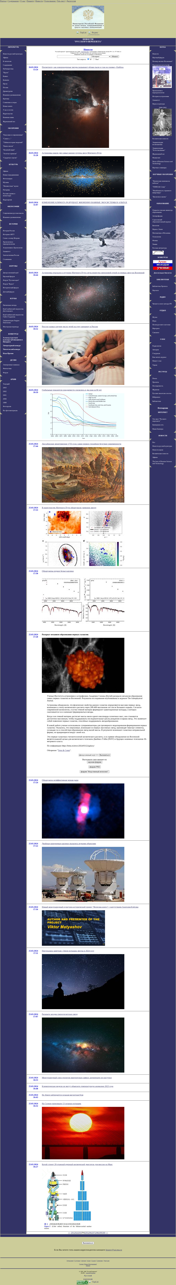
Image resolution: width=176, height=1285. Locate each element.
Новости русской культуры (13, 54)
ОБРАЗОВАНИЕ (163, 203)
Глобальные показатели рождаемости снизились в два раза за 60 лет (72, 390)
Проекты (155, 382)
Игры (154, 321)
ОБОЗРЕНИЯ (13, 128)
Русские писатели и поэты (161, 393)
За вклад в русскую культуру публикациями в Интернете (13, 340)
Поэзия (5, 87)
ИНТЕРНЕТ (162, 412)
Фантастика (7, 368)
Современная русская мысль (13, 213)
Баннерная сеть (158, 425)
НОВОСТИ (162, 436)
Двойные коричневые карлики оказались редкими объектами (69, 843)
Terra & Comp (64, 750)
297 (93, 1233)
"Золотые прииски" (10, 154)
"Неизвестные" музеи (10, 186)
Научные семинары (159, 168)
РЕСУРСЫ (162, 372)
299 (100, 1233)
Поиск (154, 378)
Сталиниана (7, 259)
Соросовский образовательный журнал (161, 221)
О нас (22, 1)
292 (75, 1233)
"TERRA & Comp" (158, 187)
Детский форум (8, 292)
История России (9, 231)
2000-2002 (163, 108)
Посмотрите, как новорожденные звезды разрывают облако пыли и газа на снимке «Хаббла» (83, 67)
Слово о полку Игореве (11, 238)
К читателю (7, 61)
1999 (5, 403)
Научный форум (9, 276)
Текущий (6, 384)
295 (86, 1233)
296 (89, 1233)
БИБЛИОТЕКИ (163, 279)
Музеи (154, 317)
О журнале (156, 353)
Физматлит (156, 158)
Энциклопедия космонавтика (157, 143)
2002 (5, 391)
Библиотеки (156, 401)
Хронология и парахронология (9, 243)
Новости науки (157, 450)
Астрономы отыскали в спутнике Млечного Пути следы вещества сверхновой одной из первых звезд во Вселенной (93, 273)
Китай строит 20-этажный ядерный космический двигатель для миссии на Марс (77, 1164)
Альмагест (6, 251)
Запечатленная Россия (11, 255)
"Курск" (6, 72)
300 (103, 1233)
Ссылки (93, 1260)
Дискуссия (71, 1)
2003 (5, 388)
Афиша (5, 58)
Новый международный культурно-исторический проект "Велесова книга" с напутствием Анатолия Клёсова (90, 907)
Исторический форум (11, 288)
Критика (6, 99)
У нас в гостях (8, 110)
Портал (3, 1)
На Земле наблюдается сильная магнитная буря (62, 1095)
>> (107, 1233)
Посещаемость (157, 386)
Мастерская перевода (11, 327)
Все (153, 442)
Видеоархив (7, 200)
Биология (155, 225)
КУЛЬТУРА (13, 164)
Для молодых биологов (163, 273)
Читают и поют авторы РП (162, 304)
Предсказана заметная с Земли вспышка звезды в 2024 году (68, 951)
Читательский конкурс (11, 349)
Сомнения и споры (10, 102)
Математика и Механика (161, 233)
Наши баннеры (157, 429)
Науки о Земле (157, 229)
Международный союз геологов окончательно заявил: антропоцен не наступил (77, 1078)
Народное (156, 328)
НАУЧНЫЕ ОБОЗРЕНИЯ (163, 174)
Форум (5, 373)
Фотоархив (7, 406)
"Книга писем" (8, 146)
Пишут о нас (157, 361)
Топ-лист (61, 1)
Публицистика (8, 69)
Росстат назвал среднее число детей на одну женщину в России (70, 326)
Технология (156, 237)
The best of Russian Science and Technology (162, 462)
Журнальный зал (9, 121)
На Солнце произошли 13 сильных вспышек (61, 1103)
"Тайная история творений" (13, 142)
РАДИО (163, 297)
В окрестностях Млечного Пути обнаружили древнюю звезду (69, 508)
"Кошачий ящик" (9, 150)
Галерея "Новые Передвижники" (88, 1264)
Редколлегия (156, 346)
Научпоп (155, 290)
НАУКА (163, 47)
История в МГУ (8, 234)
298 (96, 1233)
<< (69, 1233)
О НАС (162, 339)
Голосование (50, 1)
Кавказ (5, 76)
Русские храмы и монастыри (9, 195)
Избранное (156, 397)
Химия (154, 244)
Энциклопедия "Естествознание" (158, 149)
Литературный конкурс (12, 345)
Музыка (6, 182)
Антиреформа (157, 216)
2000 (5, 399)
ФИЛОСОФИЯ (13, 206)
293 (79, 1233)
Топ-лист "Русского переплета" (159, 420)
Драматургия (7, 91)
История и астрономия (160, 96)
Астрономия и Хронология (12, 248)
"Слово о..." (7, 139)
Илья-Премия (8, 353)
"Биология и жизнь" (159, 197)
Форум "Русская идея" (11, 280)
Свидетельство (85, 51)
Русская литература (159, 248)
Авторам (155, 350)
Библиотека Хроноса (159, 286)
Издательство (8, 114)
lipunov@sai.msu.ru (114, 1250)
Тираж (154, 365)
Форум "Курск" (8, 284)
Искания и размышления (12, 95)
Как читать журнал (159, 357)
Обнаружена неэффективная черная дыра (60, 780)
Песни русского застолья (161, 325)
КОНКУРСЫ (13, 334)
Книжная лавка (8, 117)
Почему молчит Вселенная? (162, 61)
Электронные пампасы (11, 365)
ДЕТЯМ (13, 360)
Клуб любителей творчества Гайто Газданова (13, 316)
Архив (88, 1260)
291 (72, 1233)
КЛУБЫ (13, 298)
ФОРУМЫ (13, 266)
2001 (5, 395)
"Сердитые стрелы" (10, 158)
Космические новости (160, 139)
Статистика (100, 1260)
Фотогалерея (7, 179)
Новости (39, 1)
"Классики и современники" (13, 135)
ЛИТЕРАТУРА (13, 47)
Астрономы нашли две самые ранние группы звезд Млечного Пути (72, 153)
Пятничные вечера (9, 305)
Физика (155, 240)
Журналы (155, 390)
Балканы (6, 80)
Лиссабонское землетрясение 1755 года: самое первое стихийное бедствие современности (81, 444)
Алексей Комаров (90, 1273)
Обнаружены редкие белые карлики (58, 571)
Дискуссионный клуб (10, 273)
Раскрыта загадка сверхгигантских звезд (60, 1014)
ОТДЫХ (163, 310)
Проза (5, 84)
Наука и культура (158, 104)
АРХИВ (13, 379)
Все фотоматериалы (10, 410)
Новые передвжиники (11, 175)
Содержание (13, 1)
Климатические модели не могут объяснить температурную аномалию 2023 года (77, 1086)
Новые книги (7, 106)
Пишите (30, 1)
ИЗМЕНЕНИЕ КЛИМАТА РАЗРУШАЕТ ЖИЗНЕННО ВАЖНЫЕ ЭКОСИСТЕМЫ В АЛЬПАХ (84, 202)
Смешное (155, 332)
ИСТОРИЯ (13, 224)
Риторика (6, 190)
